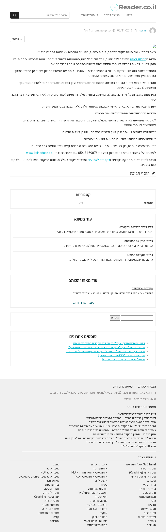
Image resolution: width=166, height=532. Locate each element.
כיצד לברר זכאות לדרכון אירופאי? (136, 414)
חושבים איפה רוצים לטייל (93, 493)
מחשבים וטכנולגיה (97, 505)
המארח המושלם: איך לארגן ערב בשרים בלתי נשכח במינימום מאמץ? (106, 347)
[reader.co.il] (133, 5)
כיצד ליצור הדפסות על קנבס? (136, 227)
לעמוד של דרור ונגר (83, 303)
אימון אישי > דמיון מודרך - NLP (89, 472)
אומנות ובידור (148, 468)
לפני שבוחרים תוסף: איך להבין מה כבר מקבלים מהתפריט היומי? (109, 343)
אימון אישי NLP (50, 472)
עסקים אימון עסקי (48, 513)
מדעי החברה (52, 501)
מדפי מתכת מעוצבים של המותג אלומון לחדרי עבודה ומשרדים (121, 442)
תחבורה (54, 521)
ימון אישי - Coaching (46, 497)
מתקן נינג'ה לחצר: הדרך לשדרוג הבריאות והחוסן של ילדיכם (122, 422)
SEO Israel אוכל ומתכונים (141, 464)
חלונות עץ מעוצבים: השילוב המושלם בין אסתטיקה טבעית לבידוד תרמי (105, 351)
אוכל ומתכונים (99, 464)
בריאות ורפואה (147, 489)
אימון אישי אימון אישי (143, 477)
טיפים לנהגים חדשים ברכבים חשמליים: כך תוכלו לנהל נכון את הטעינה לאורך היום (110, 438)
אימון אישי (52, 468)
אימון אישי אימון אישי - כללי (91, 477)
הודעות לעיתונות (97, 489)
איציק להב (101, 481)
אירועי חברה (52, 481)
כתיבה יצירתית (98, 501)
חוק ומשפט (149, 493)
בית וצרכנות (52, 485)
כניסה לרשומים (89, 15)
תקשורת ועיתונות (97, 525)
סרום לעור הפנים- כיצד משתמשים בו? (123, 359)
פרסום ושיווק (99, 517)
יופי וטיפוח (101, 497)
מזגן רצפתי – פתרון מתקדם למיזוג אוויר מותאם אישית (124, 434)
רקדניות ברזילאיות (142, 288)
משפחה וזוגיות (50, 505)
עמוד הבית (150, 513)
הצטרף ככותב (112, 15)
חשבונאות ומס (147, 497)
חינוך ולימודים (51, 493)
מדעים (152, 505)
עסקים (103, 513)
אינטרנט (151, 481)
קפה (56, 517)
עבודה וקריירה (50, 509)
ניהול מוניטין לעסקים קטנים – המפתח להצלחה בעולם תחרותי (121, 418)
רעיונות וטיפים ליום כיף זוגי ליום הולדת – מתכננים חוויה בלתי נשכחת (117, 430)
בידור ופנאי (149, 485)
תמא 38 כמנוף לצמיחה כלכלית (138, 446)
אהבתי (15, 39)
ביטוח (104, 485)
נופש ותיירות (148, 509)
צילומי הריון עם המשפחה (139, 241)
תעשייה (151, 525)
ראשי (129, 15)
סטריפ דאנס (138, 59)
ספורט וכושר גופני (96, 509)
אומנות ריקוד (99, 468)
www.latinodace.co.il (40, 153)
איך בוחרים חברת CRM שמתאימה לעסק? (121, 355)
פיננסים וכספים (147, 517)
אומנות (148, 202)
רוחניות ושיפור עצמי (95, 521)
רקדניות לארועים (98, 160)
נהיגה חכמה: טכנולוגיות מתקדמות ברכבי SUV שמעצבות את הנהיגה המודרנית (112, 426)
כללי (153, 501)
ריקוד (79, 202)
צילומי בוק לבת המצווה (140, 255)
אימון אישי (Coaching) (142, 472)
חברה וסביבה (51, 489)
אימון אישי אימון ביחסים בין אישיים (39, 477)
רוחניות (152, 521)
